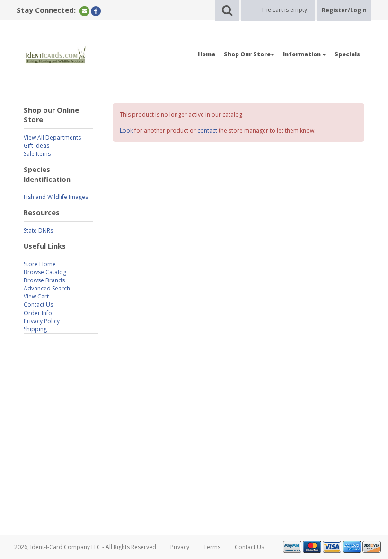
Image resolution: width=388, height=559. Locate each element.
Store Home (40, 264)
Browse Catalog (45, 272)
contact (207, 130)
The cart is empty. (285, 10)
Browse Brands (44, 280)
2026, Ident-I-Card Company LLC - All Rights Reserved (85, 547)
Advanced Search (47, 288)
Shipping (35, 329)
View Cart (36, 296)
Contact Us (38, 304)
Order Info (38, 313)
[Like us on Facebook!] (96, 11)
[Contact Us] (84, 11)
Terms (211, 547)
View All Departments (52, 138)
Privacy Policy (42, 321)
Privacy (179, 547)
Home (206, 54)
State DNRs (38, 230)
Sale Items (37, 154)
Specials (347, 54)
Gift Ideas (36, 146)
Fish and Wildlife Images (56, 197)
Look (126, 130)
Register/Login (344, 10)
